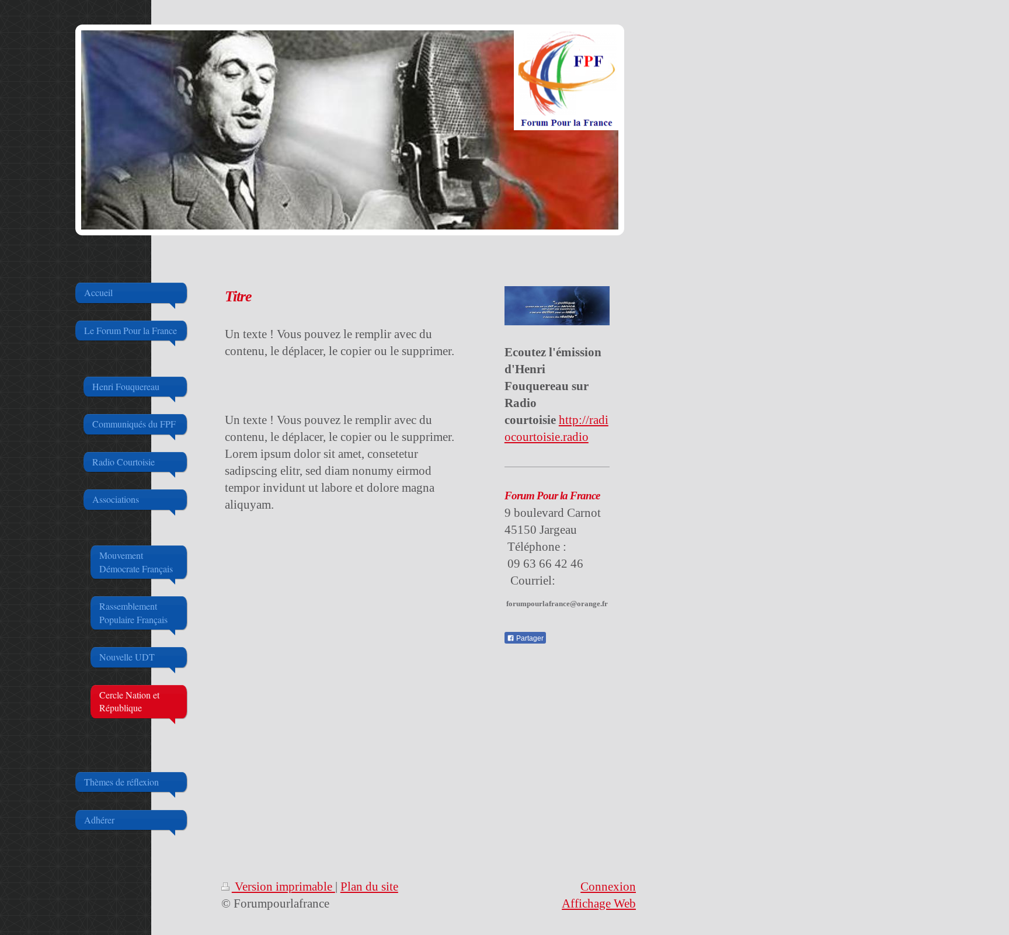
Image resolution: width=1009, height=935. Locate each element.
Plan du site (369, 886)
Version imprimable (283, 886)
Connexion (608, 886)
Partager (529, 638)
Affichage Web (599, 903)
